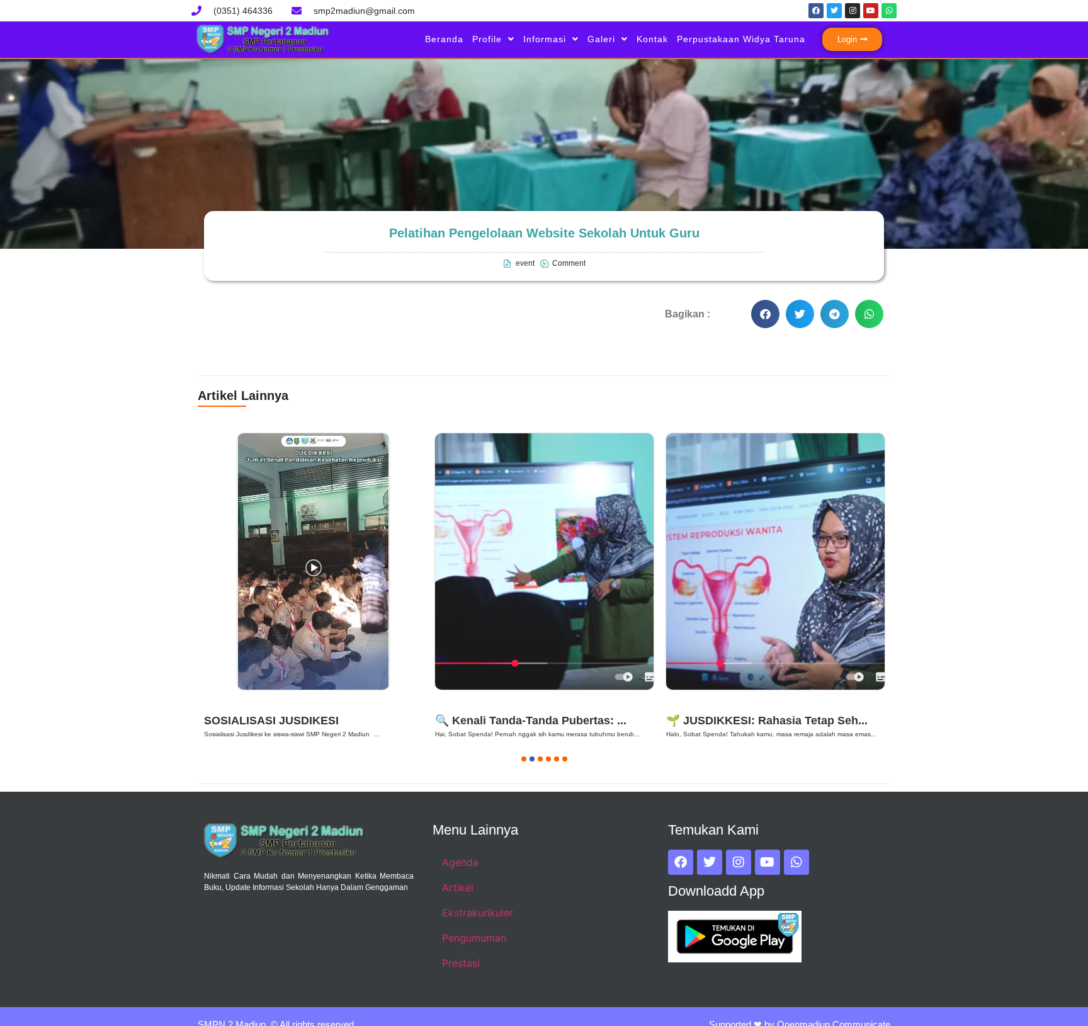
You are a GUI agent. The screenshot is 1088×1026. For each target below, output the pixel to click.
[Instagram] (852, 10)
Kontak (652, 39)
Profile (487, 39)
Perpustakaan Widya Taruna (741, 39)
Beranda (444, 39)
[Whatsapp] (889, 10)
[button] (765, 314)
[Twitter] (834, 10)
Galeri (601, 39)
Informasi (544, 39)
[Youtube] (870, 10)
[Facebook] (816, 10)
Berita (222, 705)
